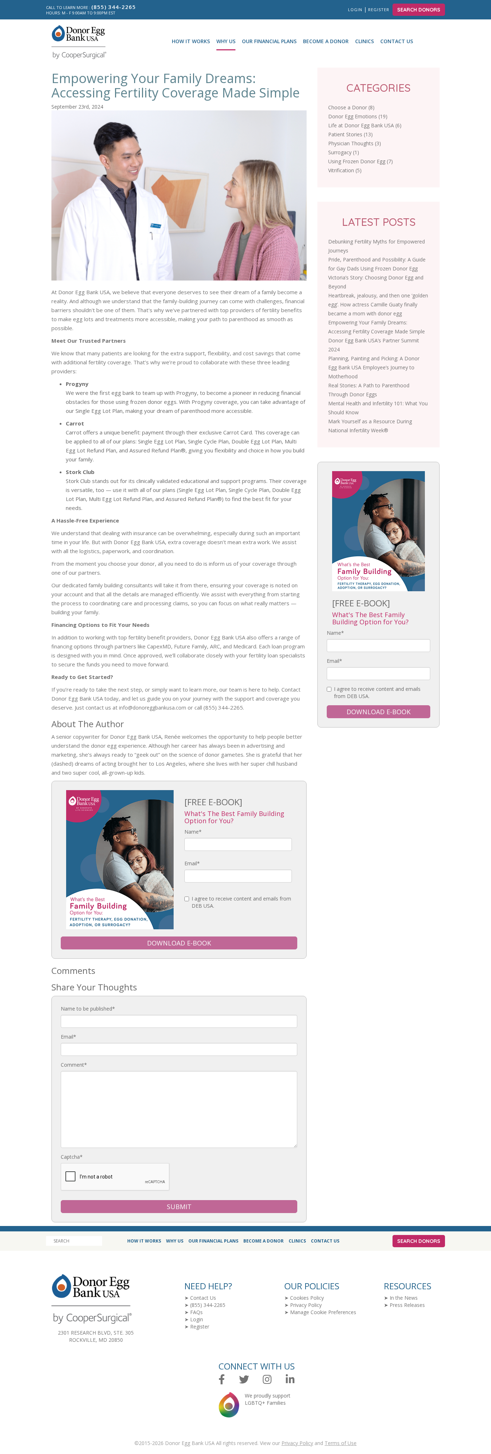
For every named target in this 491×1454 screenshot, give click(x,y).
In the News (404, 1297)
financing (61, 646)
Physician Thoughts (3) (354, 143)
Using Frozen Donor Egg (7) (360, 161)
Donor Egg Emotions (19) (357, 116)
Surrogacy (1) (343, 152)
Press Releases (407, 1305)
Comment (74, 1064)
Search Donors (418, 9)
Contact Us (396, 41)
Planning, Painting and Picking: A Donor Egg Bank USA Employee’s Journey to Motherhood (373, 367)
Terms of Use (341, 1443)
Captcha (72, 1156)
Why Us (225, 41)
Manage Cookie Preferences (323, 1312)
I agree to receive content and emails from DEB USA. (241, 902)
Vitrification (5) (345, 170)
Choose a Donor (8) (351, 107)
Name (193, 831)
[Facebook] (222, 1380)
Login (355, 9)
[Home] (76, 42)
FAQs (196, 1312)
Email (192, 863)
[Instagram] (267, 1380)
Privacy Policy (306, 1305)
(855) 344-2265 (207, 1305)
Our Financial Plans (269, 41)
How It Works (191, 41)
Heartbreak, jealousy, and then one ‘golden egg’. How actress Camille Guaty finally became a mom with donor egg (378, 304)
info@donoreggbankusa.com (152, 707)
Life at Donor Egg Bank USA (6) (364, 125)
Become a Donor (326, 41)
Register (379, 9)
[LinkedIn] (290, 1380)
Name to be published (88, 1008)
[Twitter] (244, 1380)
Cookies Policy (307, 1297)
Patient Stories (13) (350, 134)
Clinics (364, 41)
